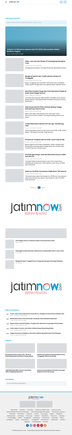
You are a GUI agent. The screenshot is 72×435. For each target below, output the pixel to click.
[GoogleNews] (41, 425)
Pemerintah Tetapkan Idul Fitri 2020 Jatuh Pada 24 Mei (44, 140)
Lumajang (9, 420)
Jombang (20, 416)
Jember (62, 420)
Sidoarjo (29, 414)
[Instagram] (34, 425)
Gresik (36, 414)
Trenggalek (35, 420)
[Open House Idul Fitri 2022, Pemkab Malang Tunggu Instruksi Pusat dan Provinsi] (14, 112)
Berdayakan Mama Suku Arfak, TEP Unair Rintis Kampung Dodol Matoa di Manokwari (19, 355)
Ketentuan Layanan (58, 412)
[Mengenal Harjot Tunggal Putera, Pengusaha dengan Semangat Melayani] (9, 264)
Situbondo (54, 420)
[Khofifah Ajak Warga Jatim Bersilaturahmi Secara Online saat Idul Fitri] (14, 159)
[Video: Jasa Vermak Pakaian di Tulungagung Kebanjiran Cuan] (14, 64)
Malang (61, 416)
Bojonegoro (25, 420)
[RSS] (45, 425)
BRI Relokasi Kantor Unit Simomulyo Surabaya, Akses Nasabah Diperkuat (33, 318)
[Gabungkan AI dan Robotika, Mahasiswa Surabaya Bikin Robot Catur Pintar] (9, 254)
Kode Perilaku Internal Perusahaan (18, 412)
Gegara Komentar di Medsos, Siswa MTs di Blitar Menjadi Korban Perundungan (35, 333)
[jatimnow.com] (14, 2)
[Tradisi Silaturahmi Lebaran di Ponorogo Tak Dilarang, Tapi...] (14, 128)
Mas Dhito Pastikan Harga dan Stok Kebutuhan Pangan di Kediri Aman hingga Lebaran (45, 92)
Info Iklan (30, 410)
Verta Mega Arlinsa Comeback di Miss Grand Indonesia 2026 (34, 240)
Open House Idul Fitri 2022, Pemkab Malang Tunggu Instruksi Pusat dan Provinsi (43, 108)
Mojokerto (45, 416)
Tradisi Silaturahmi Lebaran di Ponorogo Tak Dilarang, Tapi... (44, 125)
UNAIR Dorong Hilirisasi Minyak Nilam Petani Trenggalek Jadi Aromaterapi (51, 355)
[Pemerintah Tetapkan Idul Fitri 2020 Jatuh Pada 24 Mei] (14, 143)
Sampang (36, 418)
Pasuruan (54, 416)
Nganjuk (27, 422)
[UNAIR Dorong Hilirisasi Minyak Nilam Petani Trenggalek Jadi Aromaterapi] (52, 348)
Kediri (20, 418)
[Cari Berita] (65, 2)
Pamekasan (46, 418)
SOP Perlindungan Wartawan (40, 412)
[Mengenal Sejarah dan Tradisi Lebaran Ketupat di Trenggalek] (14, 80)
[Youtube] (38, 425)
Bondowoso (45, 420)
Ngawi (52, 414)
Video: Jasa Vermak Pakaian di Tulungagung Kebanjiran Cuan (45, 62)
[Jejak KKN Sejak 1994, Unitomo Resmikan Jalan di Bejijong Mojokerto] (20, 364)
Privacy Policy (56, 410)
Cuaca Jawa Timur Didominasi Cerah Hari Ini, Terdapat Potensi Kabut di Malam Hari (37, 314)
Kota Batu (21, 414)
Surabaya (12, 414)
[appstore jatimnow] (44, 405)
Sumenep (55, 418)
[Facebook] (27, 425)
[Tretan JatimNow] (36, 233)
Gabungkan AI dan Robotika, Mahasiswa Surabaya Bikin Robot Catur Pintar (39, 251)
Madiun (37, 416)
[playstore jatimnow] (27, 405)
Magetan (59, 414)
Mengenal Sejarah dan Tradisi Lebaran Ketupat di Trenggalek (43, 77)
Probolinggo (12, 418)
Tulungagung (36, 422)
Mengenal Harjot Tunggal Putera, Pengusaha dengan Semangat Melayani (39, 261)
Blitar (62, 418)
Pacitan (45, 422)
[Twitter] (31, 425)
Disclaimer (14, 410)
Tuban (17, 420)
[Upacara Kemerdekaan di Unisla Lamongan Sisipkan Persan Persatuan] (52, 364)
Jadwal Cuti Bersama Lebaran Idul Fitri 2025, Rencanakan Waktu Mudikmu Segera (33, 50)
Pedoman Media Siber (42, 410)
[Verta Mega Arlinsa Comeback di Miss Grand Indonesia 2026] (9, 244)
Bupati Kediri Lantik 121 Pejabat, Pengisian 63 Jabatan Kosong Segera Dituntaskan (36, 323)
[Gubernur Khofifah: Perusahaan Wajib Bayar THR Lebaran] (14, 175)
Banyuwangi (11, 416)
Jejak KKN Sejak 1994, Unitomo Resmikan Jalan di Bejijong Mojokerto (18, 371)
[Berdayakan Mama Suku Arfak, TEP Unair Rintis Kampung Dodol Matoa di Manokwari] (20, 348)
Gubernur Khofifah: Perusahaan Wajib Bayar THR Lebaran (45, 171)
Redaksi (22, 410)
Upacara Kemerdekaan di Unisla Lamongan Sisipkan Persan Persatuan (51, 371)
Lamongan (44, 414)
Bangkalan (27, 418)
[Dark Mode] (61, 2)
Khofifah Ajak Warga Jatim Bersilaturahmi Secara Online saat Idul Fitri (45, 155)
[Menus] (6, 2)
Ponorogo (29, 416)
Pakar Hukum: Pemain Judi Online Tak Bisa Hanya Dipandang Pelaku (32, 328)
